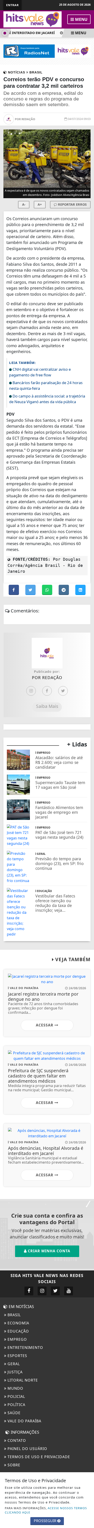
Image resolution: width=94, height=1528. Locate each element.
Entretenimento (24, 1347)
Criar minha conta (48, 1250)
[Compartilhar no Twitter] (31, 589)
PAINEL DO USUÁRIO (26, 1448)
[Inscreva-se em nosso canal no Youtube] (68, 1291)
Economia (17, 1323)
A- (24, 204)
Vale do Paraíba (23, 1420)
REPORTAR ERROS (72, 204)
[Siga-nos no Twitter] (55, 1291)
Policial (15, 1396)
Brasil (13, 1314)
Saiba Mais (47, 706)
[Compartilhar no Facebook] (14, 589)
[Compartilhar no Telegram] (64, 589)
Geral (13, 1363)
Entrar (12, 5)
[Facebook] (47, 691)
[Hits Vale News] (32, 19)
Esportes (16, 1355)
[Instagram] (31, 691)
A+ (40, 204)
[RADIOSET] (47, 50)
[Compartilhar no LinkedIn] (80, 589)
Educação (17, 1331)
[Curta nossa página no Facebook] (28, 1291)
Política (15, 1404)
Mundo (14, 1388)
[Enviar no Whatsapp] (47, 589)
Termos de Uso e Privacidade (38, 1456)
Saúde (13, 1412)
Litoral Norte (22, 1380)
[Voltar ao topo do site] (87, 840)
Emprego (16, 1339)
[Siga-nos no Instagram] (42, 1291)
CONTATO (16, 1440)
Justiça (14, 1372)
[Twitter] (63, 691)
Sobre (13, 1464)
